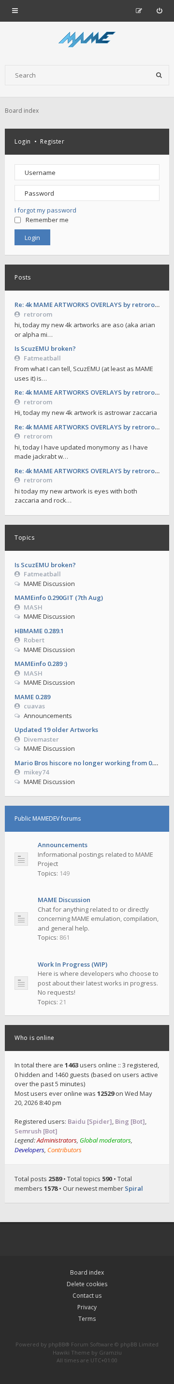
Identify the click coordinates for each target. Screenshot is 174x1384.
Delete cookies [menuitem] (87, 1284)
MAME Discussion (64, 899)
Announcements (62, 844)
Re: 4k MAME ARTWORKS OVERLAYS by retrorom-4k (92, 304)
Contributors (64, 1149)
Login (22, 141)
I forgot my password (45, 210)
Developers (29, 1149)
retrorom (38, 314)
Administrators (57, 1140)
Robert (34, 640)
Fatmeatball (42, 358)
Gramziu (110, 1352)
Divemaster (41, 739)
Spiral (134, 1188)
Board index (87, 1272)
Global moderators (105, 1140)
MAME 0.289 (32, 696)
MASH (33, 607)
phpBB (56, 1344)
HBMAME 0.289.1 (39, 630)
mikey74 (36, 772)
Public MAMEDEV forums (47, 818)
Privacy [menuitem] (87, 1307)
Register (52, 141)
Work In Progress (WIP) (72, 964)
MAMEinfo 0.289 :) (40, 663)
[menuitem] (159, 10)
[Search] (159, 75)
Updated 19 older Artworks (56, 729)
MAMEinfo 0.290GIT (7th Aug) (58, 597)
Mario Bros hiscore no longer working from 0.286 (88, 763)
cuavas (34, 706)
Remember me (47, 219)
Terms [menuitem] (87, 1319)
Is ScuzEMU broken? (45, 348)
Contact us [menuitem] (87, 1295)
